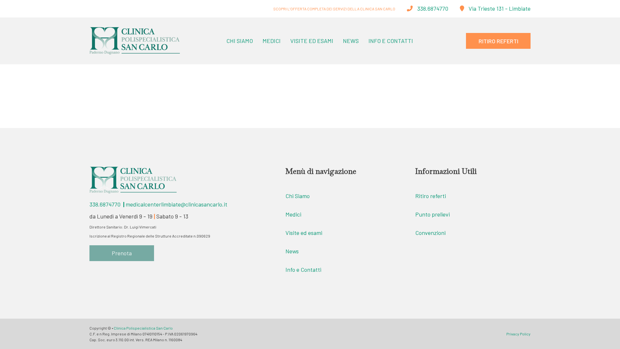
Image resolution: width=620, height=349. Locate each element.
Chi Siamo (239, 40)
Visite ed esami (303, 232)
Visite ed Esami (311, 40)
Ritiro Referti (498, 41)
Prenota (122, 253)
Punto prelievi (432, 214)
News (351, 40)
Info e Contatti (390, 40)
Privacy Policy (518, 334)
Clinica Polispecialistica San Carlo (143, 328)
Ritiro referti (430, 195)
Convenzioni (430, 232)
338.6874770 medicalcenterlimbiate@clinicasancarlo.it (158, 204)
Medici (272, 40)
